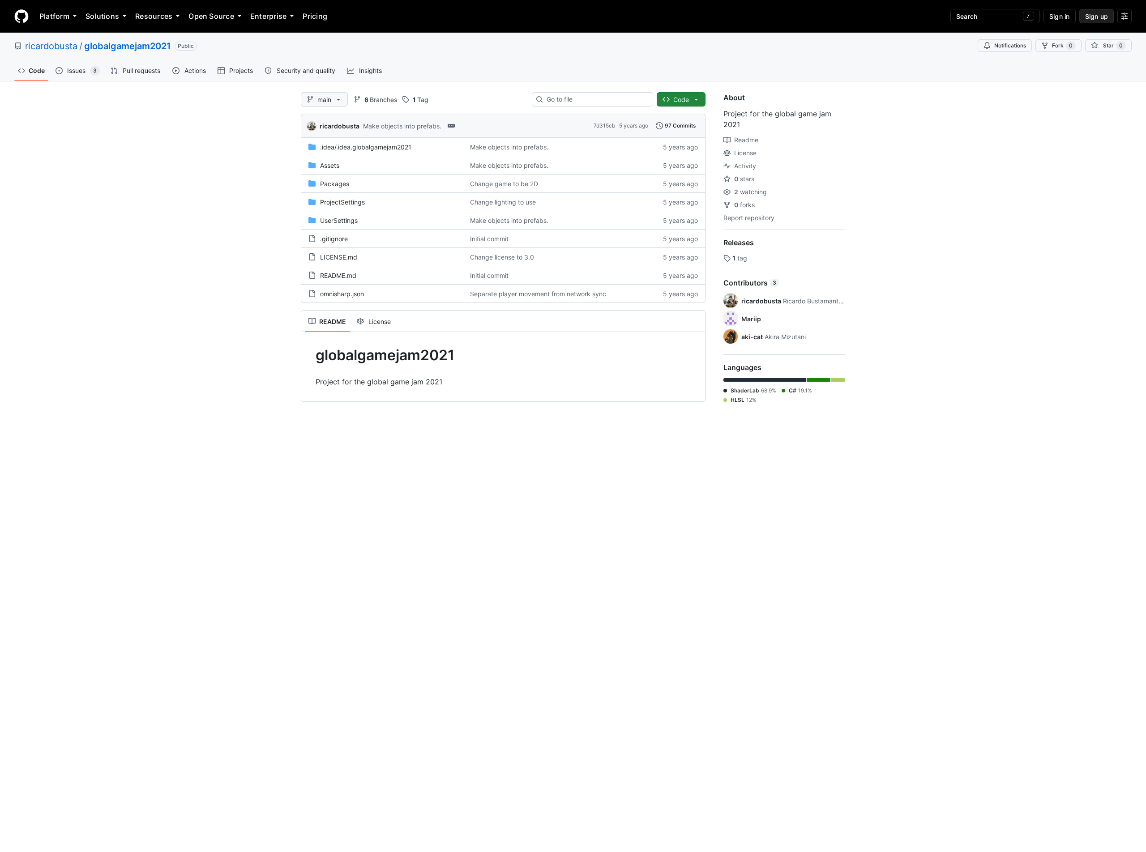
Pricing (315, 16)
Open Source (211, 16)
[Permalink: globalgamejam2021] (309, 355)
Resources (153, 16)
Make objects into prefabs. (402, 126)
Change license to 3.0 (502, 257)
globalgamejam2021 (127, 46)
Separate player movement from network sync (538, 294)
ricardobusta (51, 46)
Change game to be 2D (504, 183)
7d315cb (604, 125)
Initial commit (489, 239)
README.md (338, 275)
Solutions (102, 16)
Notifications (1010, 45)
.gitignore (334, 239)
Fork (1062, 45)
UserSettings (339, 220)
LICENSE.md (338, 257)
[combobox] (596, 99)
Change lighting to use (503, 202)
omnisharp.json (342, 294)
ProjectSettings (342, 202)
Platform (54, 16)
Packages (334, 183)
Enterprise (268, 16)
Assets (329, 165)
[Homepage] (21, 16)
